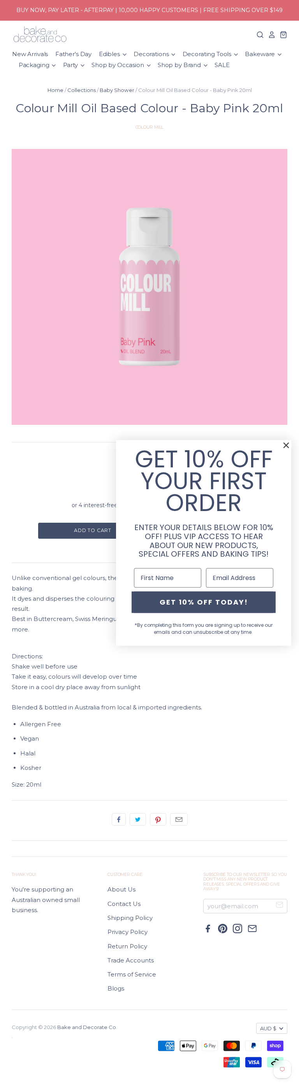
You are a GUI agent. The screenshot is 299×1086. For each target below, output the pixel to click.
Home (55, 90)
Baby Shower (117, 90)
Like (119, 819)
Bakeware (260, 54)
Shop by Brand (180, 65)
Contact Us (124, 903)
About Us (121, 889)
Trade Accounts (130, 960)
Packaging (35, 65)
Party (71, 65)
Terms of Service (131, 974)
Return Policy (127, 946)
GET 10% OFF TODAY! (204, 602)
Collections (81, 90)
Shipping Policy (130, 918)
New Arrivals (30, 54)
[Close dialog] (286, 445)
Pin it (158, 819)
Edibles (110, 54)
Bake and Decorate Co (86, 1027)
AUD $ (268, 1028)
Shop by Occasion (118, 65)
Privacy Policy (127, 932)
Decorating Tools (208, 54)
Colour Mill (149, 127)
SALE (222, 65)
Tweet (138, 819)
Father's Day (73, 54)
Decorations (152, 54)
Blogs (115, 988)
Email (179, 819)
